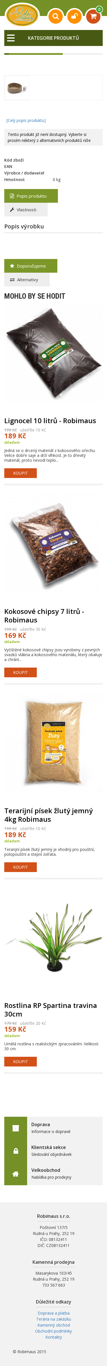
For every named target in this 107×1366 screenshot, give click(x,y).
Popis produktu (31, 196)
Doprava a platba (54, 1313)
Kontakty (53, 1337)
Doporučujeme (31, 266)
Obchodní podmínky (53, 1331)
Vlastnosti (26, 209)
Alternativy (27, 279)
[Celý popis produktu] (26, 120)
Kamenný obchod (53, 1325)
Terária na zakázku (53, 1319)
